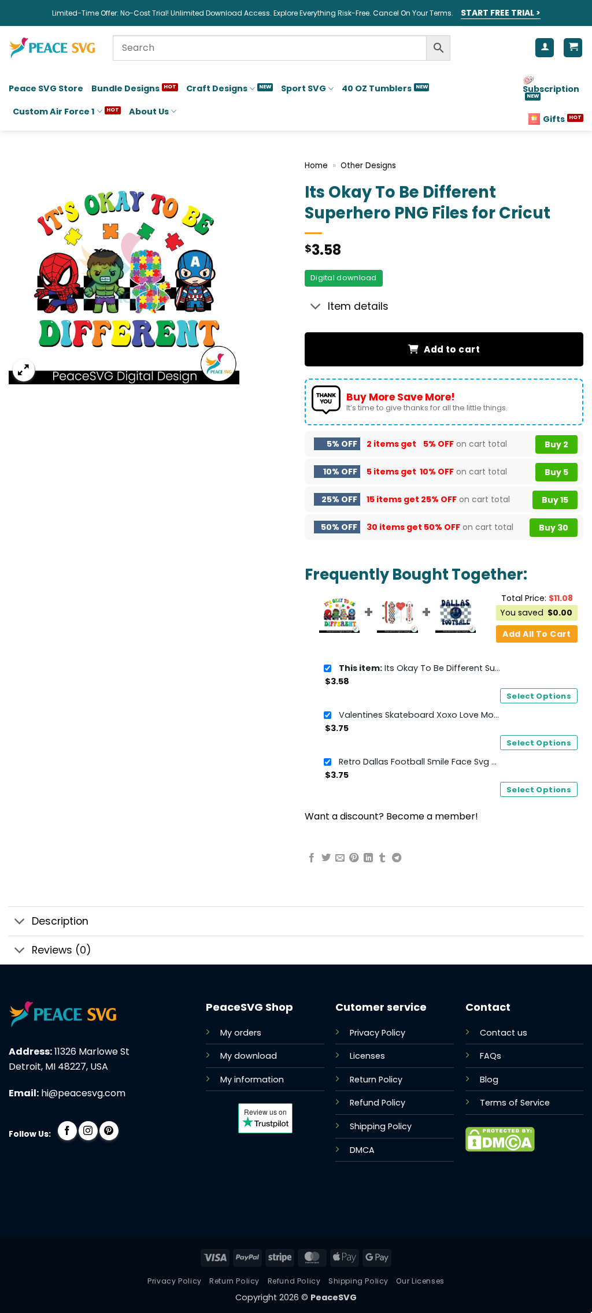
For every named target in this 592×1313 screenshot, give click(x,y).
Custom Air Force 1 (54, 111)
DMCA (362, 1150)
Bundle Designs (125, 88)
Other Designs (368, 165)
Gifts (554, 119)
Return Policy (376, 1079)
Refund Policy (377, 1102)
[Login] (544, 47)
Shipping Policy (381, 1126)
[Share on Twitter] (326, 858)
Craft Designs (216, 88)
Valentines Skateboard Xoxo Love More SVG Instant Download (420, 715)
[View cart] (573, 47)
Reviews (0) (61, 950)
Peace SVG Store (46, 88)
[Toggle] (316, 307)
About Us (149, 111)
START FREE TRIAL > (501, 12)
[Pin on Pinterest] (353, 858)
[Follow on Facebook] (67, 1130)
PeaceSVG (333, 1297)
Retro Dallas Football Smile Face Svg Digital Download (420, 761)
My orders (240, 1032)
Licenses (367, 1056)
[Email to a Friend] (340, 858)
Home (316, 165)
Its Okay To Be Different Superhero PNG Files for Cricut (420, 668)
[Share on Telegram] (396, 858)
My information (252, 1079)
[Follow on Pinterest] (109, 1130)
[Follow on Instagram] (88, 1130)
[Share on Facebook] (311, 858)
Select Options (538, 696)
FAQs (490, 1056)
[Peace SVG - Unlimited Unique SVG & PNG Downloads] (52, 48)
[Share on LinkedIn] (368, 858)
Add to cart (452, 349)
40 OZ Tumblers (377, 88)
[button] (24, 370)
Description (60, 921)
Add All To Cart (536, 634)
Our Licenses (420, 1281)
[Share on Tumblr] (382, 858)
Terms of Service (515, 1102)
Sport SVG (303, 88)
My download (248, 1056)
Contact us (503, 1032)
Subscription (551, 89)
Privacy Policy (377, 1032)
